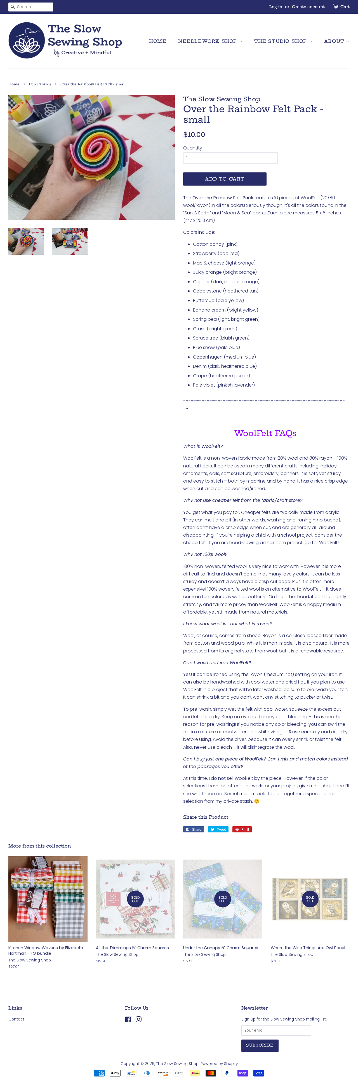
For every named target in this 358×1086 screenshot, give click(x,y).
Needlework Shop (208, 41)
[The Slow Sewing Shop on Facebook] (128, 1020)
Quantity (192, 148)
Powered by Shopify (219, 1063)
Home (157, 41)
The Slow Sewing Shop (177, 1063)
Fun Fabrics (40, 84)
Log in (275, 6)
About (335, 41)
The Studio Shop (281, 41)
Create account (308, 6)
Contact (16, 1019)
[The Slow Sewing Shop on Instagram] (138, 1020)
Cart (345, 6)
